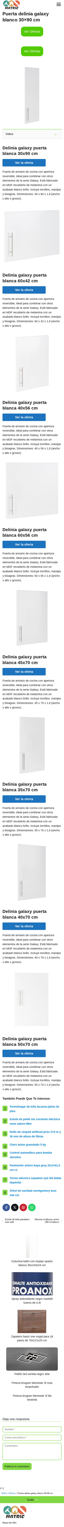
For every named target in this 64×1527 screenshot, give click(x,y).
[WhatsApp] (32, 1207)
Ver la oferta (24, 162)
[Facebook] (6, 1207)
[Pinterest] (23, 1207)
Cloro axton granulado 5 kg (28, 1144)
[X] (14, 1207)
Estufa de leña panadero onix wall (17, 1220)
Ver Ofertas (32, 31)
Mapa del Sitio (9, 1522)
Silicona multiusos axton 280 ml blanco (46, 1220)
